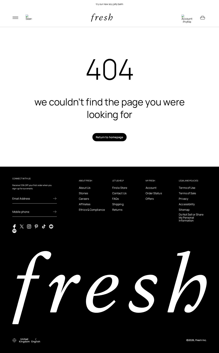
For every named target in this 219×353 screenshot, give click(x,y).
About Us (84, 188)
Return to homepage (109, 137)
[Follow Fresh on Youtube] (51, 226)
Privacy (183, 199)
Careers (84, 199)
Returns (117, 210)
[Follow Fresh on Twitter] (22, 226)
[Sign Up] (55, 198)
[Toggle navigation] (15, 18)
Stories (83, 193)
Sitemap (184, 210)
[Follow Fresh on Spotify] (14, 230)
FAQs (115, 199)
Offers (150, 199)
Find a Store (119, 188)
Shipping (118, 204)
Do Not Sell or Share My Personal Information (191, 217)
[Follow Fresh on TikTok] (44, 226)
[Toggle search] (29, 18)
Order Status (154, 193)
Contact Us (119, 193)
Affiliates (84, 204)
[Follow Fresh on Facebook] (14, 226)
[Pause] (202, 4)
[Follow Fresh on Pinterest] (36, 226)
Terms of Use (187, 188)
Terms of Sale (187, 193)
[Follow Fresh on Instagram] (29, 226)
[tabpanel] (109, 4)
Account (151, 188)
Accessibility (187, 204)
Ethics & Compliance (92, 210)
